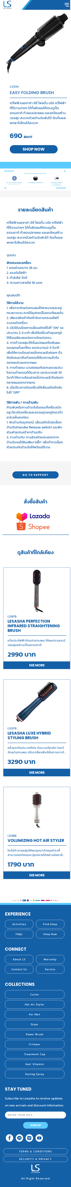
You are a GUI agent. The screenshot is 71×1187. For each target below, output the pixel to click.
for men (34, 1014)
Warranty (50, 959)
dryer (35, 1024)
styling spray (34, 1074)
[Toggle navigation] (67, 4)
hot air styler (34, 1004)
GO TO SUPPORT (35, 475)
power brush (34, 1034)
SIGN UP (35, 1125)
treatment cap (34, 1054)
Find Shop (50, 924)
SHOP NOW (34, 149)
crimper (34, 1044)
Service (50, 969)
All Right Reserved (35, 1178)
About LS (19, 959)
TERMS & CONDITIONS (35, 1151)
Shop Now (50, 934)
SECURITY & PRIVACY (35, 1159)
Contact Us (19, 969)
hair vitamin (34, 1064)
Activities (19, 924)
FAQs (19, 934)
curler (34, 994)
